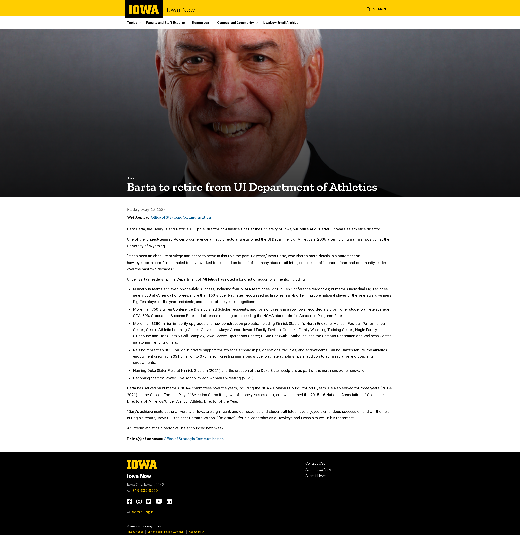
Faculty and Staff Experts (165, 23)
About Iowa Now (318, 470)
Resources (200, 23)
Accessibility (196, 531)
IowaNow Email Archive (280, 23)
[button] (377, 8)
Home (130, 178)
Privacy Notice (135, 531)
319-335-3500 (145, 490)
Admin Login (142, 512)
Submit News (316, 476)
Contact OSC (316, 463)
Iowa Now (181, 9)
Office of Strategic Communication (181, 217)
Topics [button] (132, 23)
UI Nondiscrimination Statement (166, 531)
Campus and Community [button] (235, 23)
